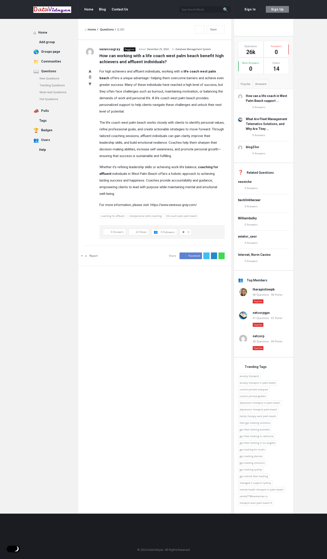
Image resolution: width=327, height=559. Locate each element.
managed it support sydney (255, 482)
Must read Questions (53, 92)
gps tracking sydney (251, 469)
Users (45, 140)
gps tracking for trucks (252, 449)
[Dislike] (90, 83)
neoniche (245, 182)
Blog (102, 9)
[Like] (90, 70)
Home (88, 9)
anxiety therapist (249, 376)
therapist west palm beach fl (256, 503)
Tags (43, 120)
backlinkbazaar (249, 200)
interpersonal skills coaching (145, 216)
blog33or (252, 147)
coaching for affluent (113, 216)
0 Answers (258, 107)
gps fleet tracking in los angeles (257, 442)
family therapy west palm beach (258, 416)
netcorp (258, 336)
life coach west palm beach (181, 216)
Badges (46, 130)
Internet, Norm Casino (254, 254)
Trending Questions (52, 85)
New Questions (49, 78)
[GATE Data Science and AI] (55, 9)
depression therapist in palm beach (260, 402)
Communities (51, 61)
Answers (260, 84)
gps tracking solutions (252, 462)
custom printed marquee (254, 389)
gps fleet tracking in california (256, 436)
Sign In (250, 9)
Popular (245, 84)
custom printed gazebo (253, 396)
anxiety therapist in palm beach (258, 382)
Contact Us (120, 9)
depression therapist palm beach (258, 409)
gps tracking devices (251, 456)
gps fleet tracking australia (255, 429)
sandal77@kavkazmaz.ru (254, 496)
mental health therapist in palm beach (261, 489)
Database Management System (193, 49)
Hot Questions (49, 99)
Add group (47, 42)
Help (42, 149)
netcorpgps (261, 313)
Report (93, 256)
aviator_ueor (247, 236)
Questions (48, 71)
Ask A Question (263, 27)
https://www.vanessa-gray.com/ (173, 205)
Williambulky (247, 218)
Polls (45, 111)
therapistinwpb (264, 289)
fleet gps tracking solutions (255, 422)
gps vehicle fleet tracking (254, 476)
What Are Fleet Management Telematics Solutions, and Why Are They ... (266, 124)
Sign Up (277, 9)
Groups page (50, 51)
